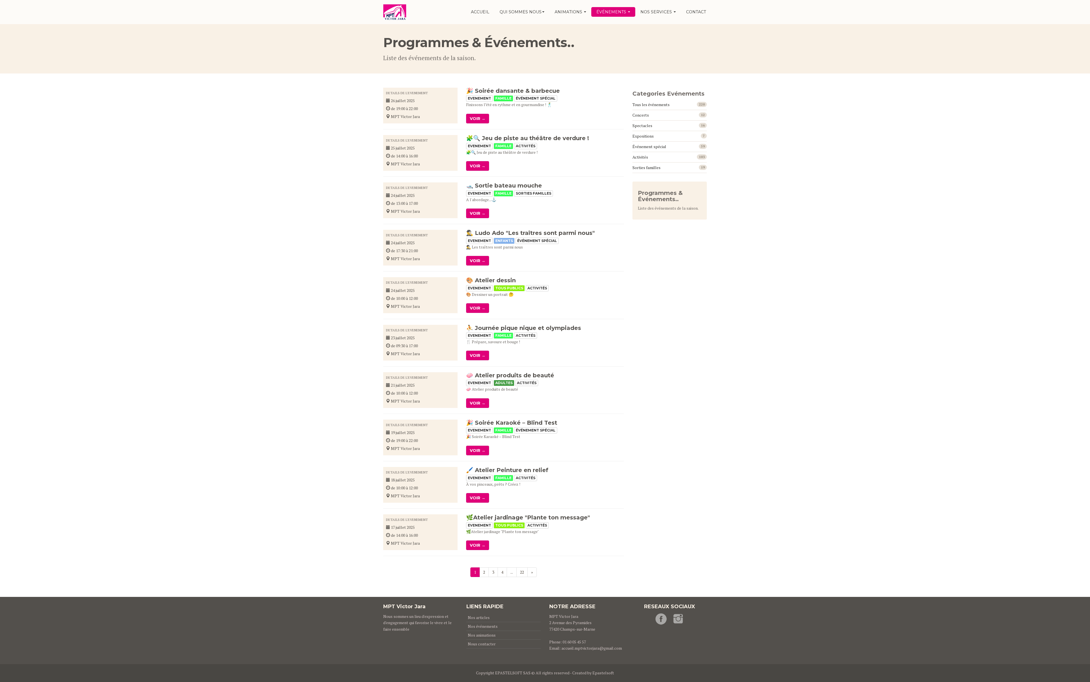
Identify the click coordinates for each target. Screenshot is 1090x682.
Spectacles (642, 125)
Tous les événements (651, 104)
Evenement (479, 98)
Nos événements (483, 626)
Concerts (640, 115)
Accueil (480, 11)
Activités (525, 146)
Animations (569, 11)
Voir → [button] (477, 118)
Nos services (656, 11)
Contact (696, 11)
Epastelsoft (603, 672)
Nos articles (479, 617)
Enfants (504, 241)
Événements (611, 11)
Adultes (504, 383)
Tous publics (509, 288)
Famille (503, 98)
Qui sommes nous (521, 11)
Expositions (643, 136)
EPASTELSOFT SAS (513, 672)
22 (522, 572)
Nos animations (482, 635)
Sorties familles (533, 193)
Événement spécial (536, 98)
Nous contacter (482, 644)
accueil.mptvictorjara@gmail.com (591, 648)
